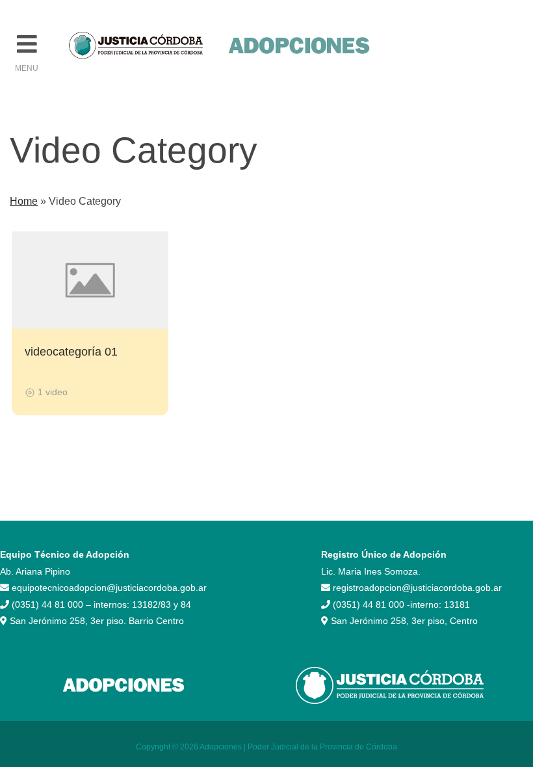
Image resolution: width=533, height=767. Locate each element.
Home (24, 201)
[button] (26, 44)
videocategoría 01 (71, 351)
